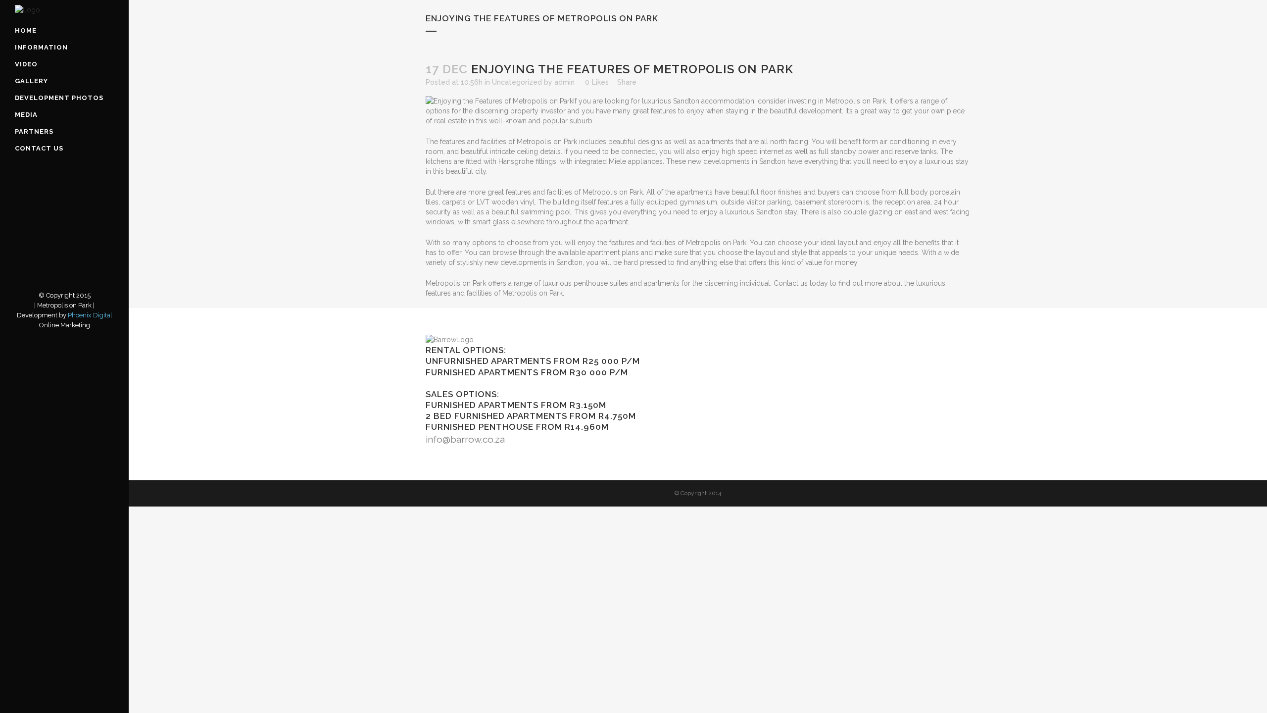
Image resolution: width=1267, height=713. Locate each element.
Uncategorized (517, 82)
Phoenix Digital (90, 315)
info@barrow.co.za (465, 439)
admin (564, 82)
